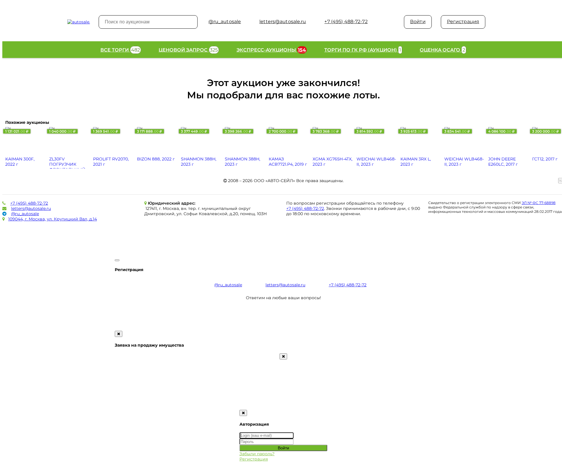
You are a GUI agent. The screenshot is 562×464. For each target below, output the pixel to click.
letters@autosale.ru (31, 208)
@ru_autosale (25, 213)
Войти (418, 21)
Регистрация (463, 21)
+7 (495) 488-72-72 (29, 203)
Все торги (120, 50)
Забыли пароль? (257, 453)
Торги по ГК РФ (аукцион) (362, 50)
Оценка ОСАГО (442, 50)
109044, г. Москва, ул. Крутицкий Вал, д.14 (52, 219)
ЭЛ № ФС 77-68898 (539, 203)
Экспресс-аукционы (271, 50)
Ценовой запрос (188, 50)
